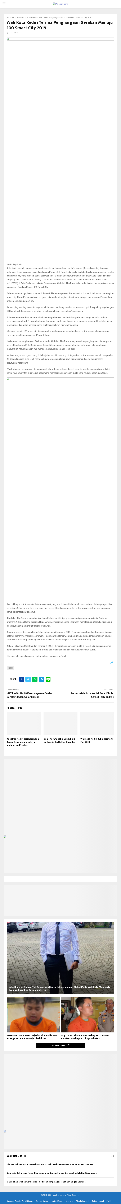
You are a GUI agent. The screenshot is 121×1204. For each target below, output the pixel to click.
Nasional (69, 1201)
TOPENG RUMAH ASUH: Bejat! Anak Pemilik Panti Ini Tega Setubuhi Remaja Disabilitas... (32, 1036)
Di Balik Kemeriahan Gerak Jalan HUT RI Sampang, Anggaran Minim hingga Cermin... (46, 1182)
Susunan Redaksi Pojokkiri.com (20, 1201)
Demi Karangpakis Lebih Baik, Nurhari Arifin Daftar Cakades (59, 740)
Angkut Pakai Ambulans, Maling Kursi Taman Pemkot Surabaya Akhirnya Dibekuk (85, 1036)
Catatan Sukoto (42, 1201)
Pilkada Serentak (82, 1201)
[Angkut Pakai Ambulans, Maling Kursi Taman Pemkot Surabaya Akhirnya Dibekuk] (87, 1014)
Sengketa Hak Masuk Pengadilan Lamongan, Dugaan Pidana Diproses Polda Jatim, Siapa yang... (52, 1173)
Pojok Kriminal (98, 1201)
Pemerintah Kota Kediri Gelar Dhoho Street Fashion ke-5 (92, 695)
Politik (109, 1201)
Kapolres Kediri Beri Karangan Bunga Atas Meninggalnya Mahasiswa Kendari (23, 742)
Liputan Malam (57, 1201)
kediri (10, 668)
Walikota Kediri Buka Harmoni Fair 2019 (96, 740)
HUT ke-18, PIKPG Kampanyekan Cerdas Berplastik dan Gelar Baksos (29, 695)
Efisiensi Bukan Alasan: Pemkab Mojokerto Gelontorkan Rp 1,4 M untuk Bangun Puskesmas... (50, 1164)
